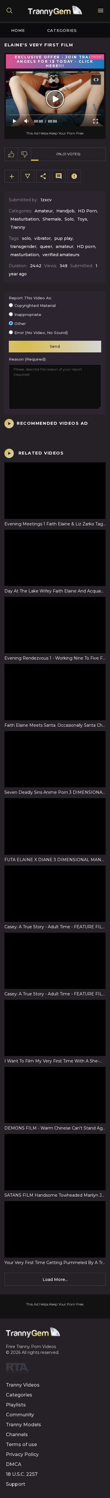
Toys (82, 219)
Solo (69, 219)
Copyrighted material (35, 305)
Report (74, 176)
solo (26, 238)
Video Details (27, 176)
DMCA (13, 1464)
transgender (23, 246)
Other (20, 323)
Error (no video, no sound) (41, 332)
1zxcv (46, 199)
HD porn (86, 246)
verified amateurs (61, 254)
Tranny (17, 227)
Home (18, 30)
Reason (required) (27, 359)
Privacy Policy (22, 1454)
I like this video (11, 154)
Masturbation (24, 219)
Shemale (52, 219)
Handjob (65, 211)
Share (43, 176)
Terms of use (21, 1444)
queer (46, 246)
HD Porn (87, 211)
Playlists (16, 1405)
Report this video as (30, 298)
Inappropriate (27, 314)
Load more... (55, 1279)
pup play (63, 238)
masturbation (24, 254)
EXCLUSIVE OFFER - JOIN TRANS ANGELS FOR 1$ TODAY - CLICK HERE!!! (55, 61)
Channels (17, 1434)
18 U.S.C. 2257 (22, 1474)
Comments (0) (58, 176)
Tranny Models (23, 1424)
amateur (64, 246)
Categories (62, 30)
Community (20, 1414)
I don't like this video (24, 154)
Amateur (44, 211)
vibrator (42, 238)
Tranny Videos (23, 1385)
